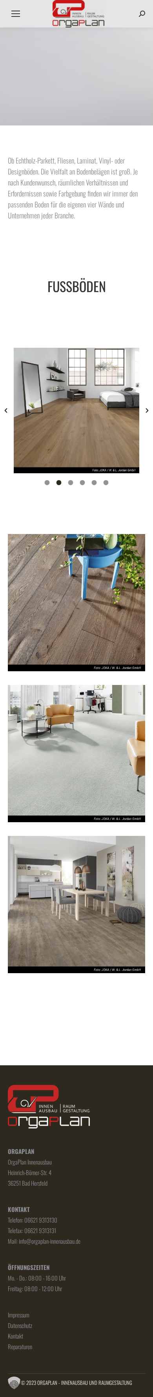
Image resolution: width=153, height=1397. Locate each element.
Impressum (18, 1314)
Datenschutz (20, 1325)
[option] (76, 410)
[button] (6, 410)
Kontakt (15, 1336)
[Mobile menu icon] (16, 14)
